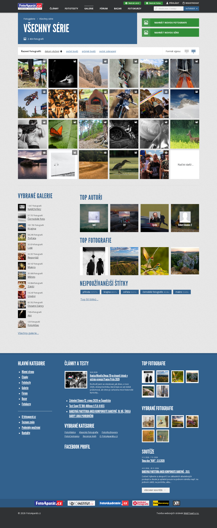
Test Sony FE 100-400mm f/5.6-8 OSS (87, 406)
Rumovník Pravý (183, 115)
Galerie (88, 8)
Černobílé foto (36, 219)
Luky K (57, 115)
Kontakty (26, 433)
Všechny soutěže (154, 490)
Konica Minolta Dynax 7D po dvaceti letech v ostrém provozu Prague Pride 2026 (109, 377)
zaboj (178, 146)
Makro (32, 267)
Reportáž (33, 257)
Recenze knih (89, 436)
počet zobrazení (107, 51)
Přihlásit (174, 3)
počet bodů (72, 51)
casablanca (59, 146)
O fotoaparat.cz (29, 417)
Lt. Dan (179, 272)
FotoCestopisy (71, 436)
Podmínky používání (31, 427)
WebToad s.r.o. (191, 513)
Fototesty (71, 8)
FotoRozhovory (110, 432)
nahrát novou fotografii (170, 22)
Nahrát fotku (155, 3)
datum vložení (52, 51)
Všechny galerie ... (28, 333)
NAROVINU (34, 209)
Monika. (88, 85)
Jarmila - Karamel (153, 146)
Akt (30, 315)
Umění (31, 296)
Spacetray (28, 115)
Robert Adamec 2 (185, 225)
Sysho (154, 225)
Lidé (30, 248)
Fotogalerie (29, 18)
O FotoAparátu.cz (109, 436)
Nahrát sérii (134, 3)
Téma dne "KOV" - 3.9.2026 (153, 461)
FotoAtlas (33, 325)
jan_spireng (59, 85)
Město (31, 277)
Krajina (32, 228)
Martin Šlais (120, 146)
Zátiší (31, 286)
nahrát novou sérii (166, 32)
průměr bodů (89, 51)
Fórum (104, 8)
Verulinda (119, 85)
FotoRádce (70, 432)
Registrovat (192, 3)
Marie (26, 85)
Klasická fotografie (88, 432)
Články (54, 8)
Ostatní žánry (36, 306)
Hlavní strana (28, 372)
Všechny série (46, 18)
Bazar (118, 8)
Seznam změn (28, 422)
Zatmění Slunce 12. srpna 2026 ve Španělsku (90, 400)
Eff (124, 225)
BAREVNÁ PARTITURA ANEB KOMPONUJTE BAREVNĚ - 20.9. (166, 472)
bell (94, 225)
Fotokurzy (134, 8)
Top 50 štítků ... (89, 299)
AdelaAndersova (31, 146)
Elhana (118, 176)
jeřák (56, 176)
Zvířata (32, 238)
